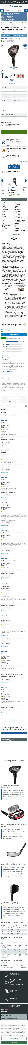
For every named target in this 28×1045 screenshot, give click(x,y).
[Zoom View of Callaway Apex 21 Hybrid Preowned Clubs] (14, 56)
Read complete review (7, 371)
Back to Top (14, 719)
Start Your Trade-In (9, 158)
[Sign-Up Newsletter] (9, 1006)
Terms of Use (11, 1033)
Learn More (8, 145)
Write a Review (19, 38)
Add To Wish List (23, 161)
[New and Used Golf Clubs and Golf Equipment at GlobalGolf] (14, 7)
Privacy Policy (18, 1031)
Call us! (15, 167)
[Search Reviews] (26, 406)
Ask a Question (14, 733)
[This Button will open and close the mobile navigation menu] (1, 10)
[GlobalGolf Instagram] (19, 1006)
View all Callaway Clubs (14, 234)
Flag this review (4, 445)
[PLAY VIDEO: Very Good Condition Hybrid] (21, 290)
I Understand (14, 1042)
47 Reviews (12, 38)
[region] (14, 1032)
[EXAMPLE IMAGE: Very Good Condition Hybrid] (7, 291)
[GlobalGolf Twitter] (14, 1006)
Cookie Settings (14, 1038)
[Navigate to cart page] (25, 10)
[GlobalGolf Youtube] (16, 1006)
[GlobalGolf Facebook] (11, 1006)
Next (14, 722)
